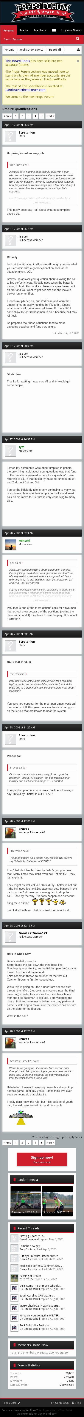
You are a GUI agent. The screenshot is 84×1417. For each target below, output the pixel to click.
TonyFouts (26, 1249)
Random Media (27, 1180)
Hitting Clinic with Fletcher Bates (39, 1256)
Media (24, 30)
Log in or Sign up (71, 30)
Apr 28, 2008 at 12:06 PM (20, 821)
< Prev (7, 116)
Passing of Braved (31, 1276)
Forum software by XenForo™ (20, 1410)
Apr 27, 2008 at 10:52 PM (20, 439)
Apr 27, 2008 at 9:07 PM (19, 229)
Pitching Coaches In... (32, 1236)
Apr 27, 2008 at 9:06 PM (19, 125)
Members (40, 30)
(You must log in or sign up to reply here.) (56, 1137)
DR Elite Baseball (30, 1289)
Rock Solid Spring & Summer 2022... (41, 1266)
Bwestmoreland (29, 1239)
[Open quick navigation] (78, 50)
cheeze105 (26, 1279)
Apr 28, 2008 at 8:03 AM (19, 533)
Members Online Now (32, 1345)
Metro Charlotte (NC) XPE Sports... (40, 1305)
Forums (8, 30)
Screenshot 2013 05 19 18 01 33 (29, 1212)
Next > (50, 116)
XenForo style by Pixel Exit (54, 1410)
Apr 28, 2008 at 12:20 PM (20, 1031)
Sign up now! (42, 1159)
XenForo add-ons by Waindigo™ (37, 1413)
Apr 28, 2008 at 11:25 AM (20, 727)
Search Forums (13, 39)
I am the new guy (30, 1246)
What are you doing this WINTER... (40, 1315)
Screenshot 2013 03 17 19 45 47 (60, 1212)
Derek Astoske (28, 1259)
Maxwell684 (66, 1385)
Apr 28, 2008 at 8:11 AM (19, 634)
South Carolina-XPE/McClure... (37, 1295)
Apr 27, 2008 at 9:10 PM (19, 346)
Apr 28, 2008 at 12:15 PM (20, 925)
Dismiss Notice (78, 61)
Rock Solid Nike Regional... (35, 1325)
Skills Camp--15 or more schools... (40, 1286)
